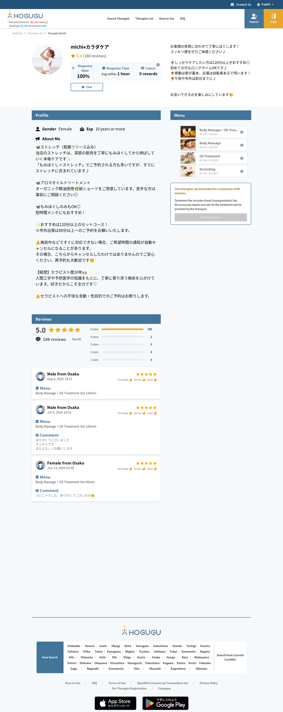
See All (76, 339)
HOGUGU (18, 33)
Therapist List (35, 33)
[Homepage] (25, 17)
